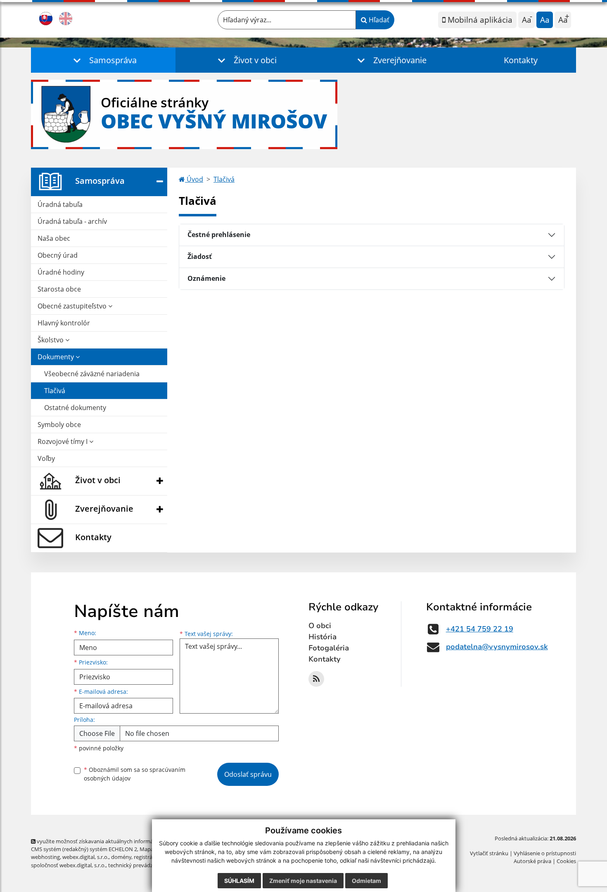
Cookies (566, 861)
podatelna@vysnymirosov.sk (497, 647)
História (322, 637)
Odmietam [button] (366, 880)
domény (121, 857)
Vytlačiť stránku (489, 853)
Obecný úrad (58, 255)
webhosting (45, 857)
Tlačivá (54, 390)
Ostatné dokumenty (75, 407)
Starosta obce (59, 289)
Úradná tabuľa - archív (72, 221)
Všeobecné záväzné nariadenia (92, 373)
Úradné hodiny (61, 272)
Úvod (194, 179)
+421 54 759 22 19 (479, 629)
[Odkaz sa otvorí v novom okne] (316, 679)
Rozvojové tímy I (63, 441)
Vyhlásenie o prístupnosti (545, 853)
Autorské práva (532, 861)
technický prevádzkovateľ (139, 865)
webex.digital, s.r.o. (85, 857)
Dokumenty (57, 356)
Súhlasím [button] (239, 880)
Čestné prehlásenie (218, 234)
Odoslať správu (248, 774)
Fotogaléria (328, 648)
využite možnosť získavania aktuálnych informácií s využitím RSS (115, 841)
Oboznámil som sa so (134, 774)
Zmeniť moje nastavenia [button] (303, 880)
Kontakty (521, 60)
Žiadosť (199, 256)
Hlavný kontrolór (64, 322)
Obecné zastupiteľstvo (73, 306)
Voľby (46, 458)
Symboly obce (59, 424)
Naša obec (54, 238)
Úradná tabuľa (60, 204)
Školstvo (51, 339)
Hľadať (378, 19)
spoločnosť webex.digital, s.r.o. (68, 865)
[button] (103, 60)
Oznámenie (206, 278)
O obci (319, 626)
